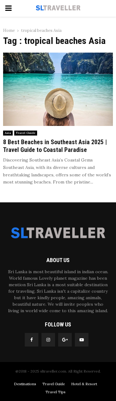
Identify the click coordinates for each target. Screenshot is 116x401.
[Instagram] (48, 340)
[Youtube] (81, 340)
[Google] (65, 340)
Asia (8, 133)
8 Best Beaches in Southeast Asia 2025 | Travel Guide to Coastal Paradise (55, 145)
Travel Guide (26, 133)
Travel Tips (55, 392)
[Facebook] (31, 340)
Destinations (25, 384)
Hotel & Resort (84, 384)
